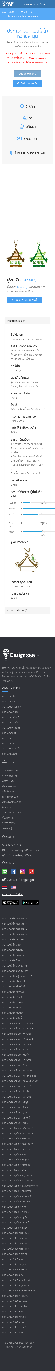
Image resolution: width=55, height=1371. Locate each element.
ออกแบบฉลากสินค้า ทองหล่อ (16, 1044)
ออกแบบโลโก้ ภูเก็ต (11, 1008)
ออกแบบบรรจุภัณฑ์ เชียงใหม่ (16, 1196)
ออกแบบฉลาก (9, 702)
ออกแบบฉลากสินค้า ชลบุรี (15, 1102)
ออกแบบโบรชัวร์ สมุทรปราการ (17, 1285)
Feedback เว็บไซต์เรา (12, 895)
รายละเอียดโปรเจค (16, 321)
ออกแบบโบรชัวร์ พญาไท (14, 1264)
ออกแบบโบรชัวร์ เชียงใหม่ (15, 1301)
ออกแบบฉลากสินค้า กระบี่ (15, 1123)
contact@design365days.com (22, 850)
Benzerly (29, 280)
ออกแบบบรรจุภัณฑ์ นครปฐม (16, 1202)
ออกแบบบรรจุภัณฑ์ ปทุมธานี (16, 1191)
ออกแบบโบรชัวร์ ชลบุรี (13, 1312)
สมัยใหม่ (42, 516)
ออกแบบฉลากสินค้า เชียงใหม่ (16, 1092)
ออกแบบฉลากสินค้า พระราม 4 (17, 1034)
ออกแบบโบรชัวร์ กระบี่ (13, 1333)
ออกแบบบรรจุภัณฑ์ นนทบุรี (16, 1223)
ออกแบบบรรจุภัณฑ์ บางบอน (16, 1165)
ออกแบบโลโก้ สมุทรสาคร (14, 966)
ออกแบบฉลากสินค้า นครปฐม (16, 1097)
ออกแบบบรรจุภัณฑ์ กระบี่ (15, 1228)
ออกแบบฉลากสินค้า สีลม (14, 1065)
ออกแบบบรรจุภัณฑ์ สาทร (15, 1154)
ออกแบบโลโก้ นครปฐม (13, 992)
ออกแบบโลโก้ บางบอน (13, 955)
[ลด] (21, 503)
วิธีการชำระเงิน (9, 776)
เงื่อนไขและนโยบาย (11, 802)
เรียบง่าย (11, 525)
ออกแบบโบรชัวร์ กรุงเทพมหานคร (18, 1291)
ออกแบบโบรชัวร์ (10, 712)
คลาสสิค (12, 514)
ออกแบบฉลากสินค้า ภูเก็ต (15, 1112)
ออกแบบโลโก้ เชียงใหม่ (13, 987)
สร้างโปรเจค (8, 792)
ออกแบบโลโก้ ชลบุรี (12, 997)
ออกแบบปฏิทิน (9, 754)
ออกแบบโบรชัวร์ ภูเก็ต (13, 1322)
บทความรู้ (7, 828)
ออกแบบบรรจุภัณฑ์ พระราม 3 (17, 1133)
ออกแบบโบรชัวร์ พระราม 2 (16, 1233)
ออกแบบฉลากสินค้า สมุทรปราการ (19, 1076)
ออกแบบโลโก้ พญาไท (13, 950)
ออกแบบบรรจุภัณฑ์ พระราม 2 (17, 1128)
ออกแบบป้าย (8, 738)
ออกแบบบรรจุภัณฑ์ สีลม (14, 1170)
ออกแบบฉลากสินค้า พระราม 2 (17, 1023)
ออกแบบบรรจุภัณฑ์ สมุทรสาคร (17, 1175)
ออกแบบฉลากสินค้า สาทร (15, 1050)
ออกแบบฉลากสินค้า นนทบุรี (16, 1118)
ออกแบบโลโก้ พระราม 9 (14, 934)
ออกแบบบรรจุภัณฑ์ (11, 707)
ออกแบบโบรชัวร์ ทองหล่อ (15, 1254)
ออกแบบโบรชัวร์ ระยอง (14, 1317)
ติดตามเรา (9, 862)
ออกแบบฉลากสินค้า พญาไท (16, 1055)
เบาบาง (12, 532)
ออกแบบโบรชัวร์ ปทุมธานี (15, 1296)
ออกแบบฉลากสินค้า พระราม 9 (17, 1039)
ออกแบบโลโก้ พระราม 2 (14, 919)
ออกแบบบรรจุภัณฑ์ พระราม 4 (17, 1139)
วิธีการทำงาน (8, 823)
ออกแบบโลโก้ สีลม (11, 960)
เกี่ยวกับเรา (9, 762)
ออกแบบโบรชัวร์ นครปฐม (15, 1306)
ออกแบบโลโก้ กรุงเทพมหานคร (17, 976)
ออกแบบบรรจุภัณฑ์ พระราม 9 (17, 1144)
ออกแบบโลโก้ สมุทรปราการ (16, 971)
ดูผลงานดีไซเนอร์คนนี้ (24, 300)
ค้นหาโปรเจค (8, 12)
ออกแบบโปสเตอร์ (10, 717)
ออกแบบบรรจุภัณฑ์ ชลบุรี (15, 1207)
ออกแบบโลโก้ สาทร (12, 945)
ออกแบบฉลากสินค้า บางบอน (16, 1060)
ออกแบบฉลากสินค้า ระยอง (15, 1107)
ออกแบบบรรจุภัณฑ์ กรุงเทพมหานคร (20, 1186)
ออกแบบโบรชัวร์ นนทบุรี (14, 1327)
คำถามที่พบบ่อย (10, 797)
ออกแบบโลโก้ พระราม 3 (14, 924)
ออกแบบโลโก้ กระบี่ (12, 1018)
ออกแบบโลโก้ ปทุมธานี (13, 981)
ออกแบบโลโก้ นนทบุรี (13, 1013)
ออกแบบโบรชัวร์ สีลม (13, 1275)
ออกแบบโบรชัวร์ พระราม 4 (16, 1244)
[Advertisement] (27, 205)
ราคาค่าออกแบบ (10, 771)
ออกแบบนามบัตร (10, 722)
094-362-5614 (13, 845)
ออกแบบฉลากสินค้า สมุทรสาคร (17, 1071)
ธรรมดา (12, 503)
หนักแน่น (42, 533)
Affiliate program (11, 813)
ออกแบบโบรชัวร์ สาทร (13, 1259)
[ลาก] (30, 503)
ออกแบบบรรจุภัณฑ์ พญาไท (15, 1160)
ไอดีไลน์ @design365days (19, 855)
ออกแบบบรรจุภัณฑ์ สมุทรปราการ (19, 1181)
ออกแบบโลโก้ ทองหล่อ (13, 940)
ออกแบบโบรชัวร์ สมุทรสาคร (16, 1280)
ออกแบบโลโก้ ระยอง (12, 1002)
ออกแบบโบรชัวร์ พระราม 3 (16, 1238)
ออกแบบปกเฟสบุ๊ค (11, 749)
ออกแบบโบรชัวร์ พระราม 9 (16, 1249)
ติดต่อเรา (6, 807)
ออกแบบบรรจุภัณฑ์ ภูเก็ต (14, 1217)
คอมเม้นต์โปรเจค (17, 610)
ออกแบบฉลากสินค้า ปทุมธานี (16, 1086)
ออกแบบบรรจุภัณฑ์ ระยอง (15, 1212)
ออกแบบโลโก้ (25, 12)
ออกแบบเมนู (8, 743)
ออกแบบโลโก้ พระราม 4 (14, 929)
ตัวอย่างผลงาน (9, 786)
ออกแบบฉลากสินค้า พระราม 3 (17, 1029)
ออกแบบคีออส (9, 733)
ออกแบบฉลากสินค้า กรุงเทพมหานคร (20, 1081)
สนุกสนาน (13, 508)
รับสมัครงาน (8, 818)
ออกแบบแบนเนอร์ (11, 728)
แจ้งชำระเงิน (8, 781)
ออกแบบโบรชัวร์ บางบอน (15, 1270)
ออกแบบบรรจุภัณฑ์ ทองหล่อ (16, 1149)
